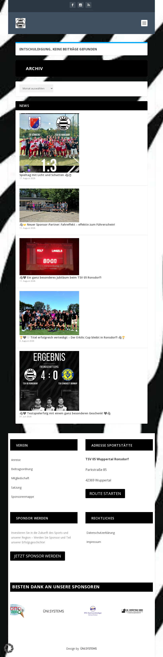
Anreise (16, 460)
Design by (73, 648)
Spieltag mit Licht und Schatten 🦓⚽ (45, 175)
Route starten (105, 493)
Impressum (93, 542)
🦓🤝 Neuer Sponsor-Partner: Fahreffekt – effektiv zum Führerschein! (67, 224)
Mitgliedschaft (20, 478)
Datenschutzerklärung (100, 533)
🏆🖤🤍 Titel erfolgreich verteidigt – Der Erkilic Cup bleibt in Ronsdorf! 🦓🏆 (72, 337)
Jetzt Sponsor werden (37, 556)
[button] (8, 648)
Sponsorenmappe (22, 497)
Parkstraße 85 (96, 469)
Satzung (16, 487)
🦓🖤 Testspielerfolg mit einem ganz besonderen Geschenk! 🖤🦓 (65, 413)
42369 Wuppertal (98, 480)
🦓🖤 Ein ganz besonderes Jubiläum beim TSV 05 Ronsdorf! (60, 277)
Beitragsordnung (22, 469)
